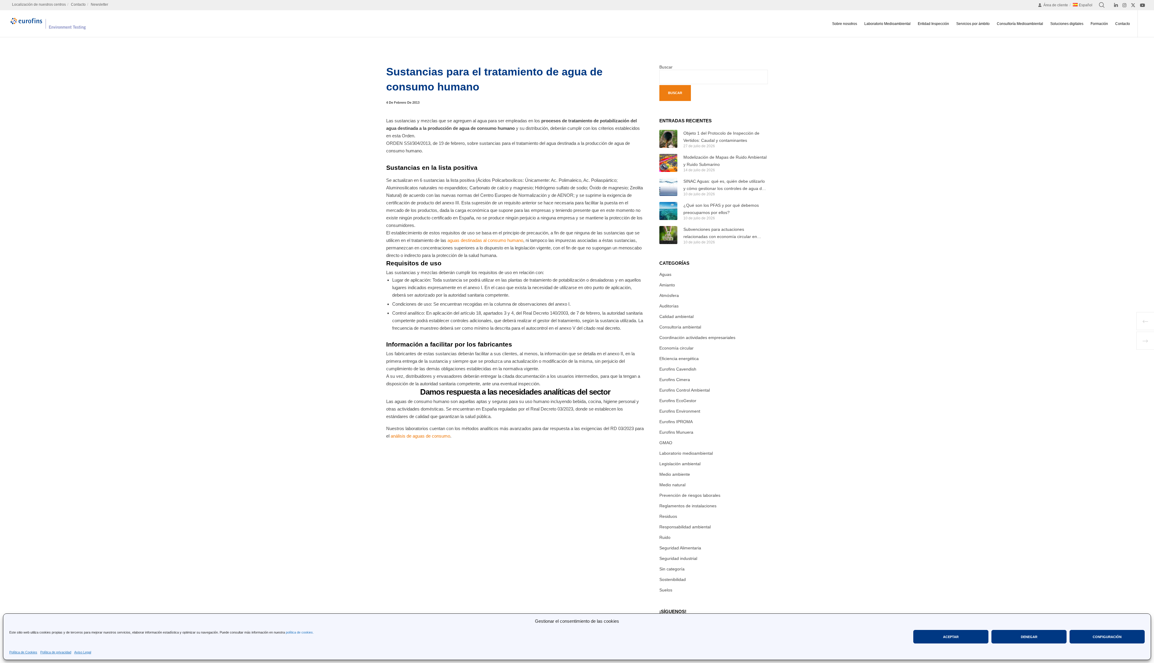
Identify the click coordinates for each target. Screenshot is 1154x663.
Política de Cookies (23, 652)
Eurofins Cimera (674, 379)
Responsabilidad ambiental (685, 526)
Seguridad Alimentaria (680, 547)
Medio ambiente (674, 474)
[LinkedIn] (1116, 5)
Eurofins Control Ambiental (684, 390)
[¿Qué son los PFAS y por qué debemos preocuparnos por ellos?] (668, 211)
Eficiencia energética (679, 358)
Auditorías (669, 306)
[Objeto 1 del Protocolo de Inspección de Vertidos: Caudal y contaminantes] (668, 139)
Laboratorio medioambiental (686, 453)
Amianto (667, 285)
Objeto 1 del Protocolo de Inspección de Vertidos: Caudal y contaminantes (721, 137)
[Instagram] (1124, 5)
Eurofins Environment (679, 411)
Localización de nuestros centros (39, 4)
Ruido (664, 537)
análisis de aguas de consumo (419, 435)
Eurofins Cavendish (677, 369)
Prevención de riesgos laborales (689, 495)
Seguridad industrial (678, 558)
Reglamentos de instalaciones (687, 505)
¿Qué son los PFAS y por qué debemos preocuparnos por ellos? (721, 209)
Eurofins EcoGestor (677, 400)
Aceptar (951, 637)
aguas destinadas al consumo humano (484, 240)
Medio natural (672, 484)
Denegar (1029, 637)
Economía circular (676, 348)
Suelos (665, 590)
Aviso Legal (82, 652)
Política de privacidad (55, 652)
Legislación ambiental (680, 463)
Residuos (668, 516)
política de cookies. (300, 632)
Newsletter (99, 4)
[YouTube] (1142, 5)
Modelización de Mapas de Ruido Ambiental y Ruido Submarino (725, 161)
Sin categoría (672, 569)
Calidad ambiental (676, 316)
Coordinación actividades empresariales (697, 337)
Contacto (78, 4)
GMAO (665, 442)
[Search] (1101, 5)
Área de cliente (1055, 5)
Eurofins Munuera (676, 432)
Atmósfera (669, 295)
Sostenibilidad (672, 579)
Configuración (1107, 637)
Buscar (666, 67)
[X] (1133, 5)
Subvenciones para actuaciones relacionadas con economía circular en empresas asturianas (720, 233)
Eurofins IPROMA (676, 421)
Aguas (665, 274)
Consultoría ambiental (680, 327)
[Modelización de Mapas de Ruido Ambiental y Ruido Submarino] (668, 163)
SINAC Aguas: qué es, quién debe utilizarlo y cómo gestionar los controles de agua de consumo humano (724, 185)
